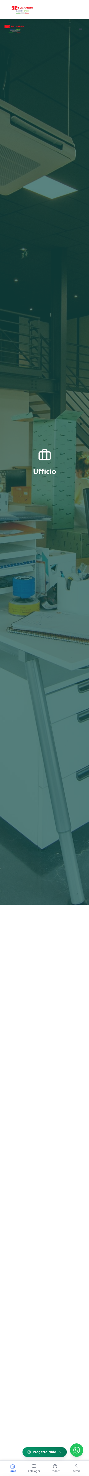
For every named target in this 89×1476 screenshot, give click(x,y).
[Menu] (80, 28)
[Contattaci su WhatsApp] (76, 1450)
